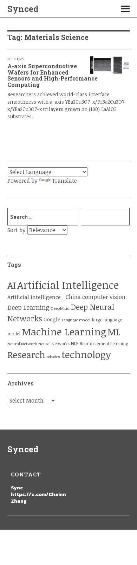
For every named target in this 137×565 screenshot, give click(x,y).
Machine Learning (64, 331)
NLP (74, 344)
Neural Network (22, 343)
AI (11, 285)
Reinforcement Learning (104, 344)
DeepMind (60, 308)
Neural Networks (54, 343)
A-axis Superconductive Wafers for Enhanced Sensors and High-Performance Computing (52, 75)
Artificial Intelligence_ (35, 296)
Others (16, 59)
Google (52, 319)
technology (86, 354)
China (73, 296)
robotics (53, 356)
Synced (23, 8)
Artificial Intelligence (68, 285)
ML (113, 332)
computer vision (103, 297)
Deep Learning (28, 307)
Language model (76, 319)
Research (26, 354)
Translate (64, 180)
